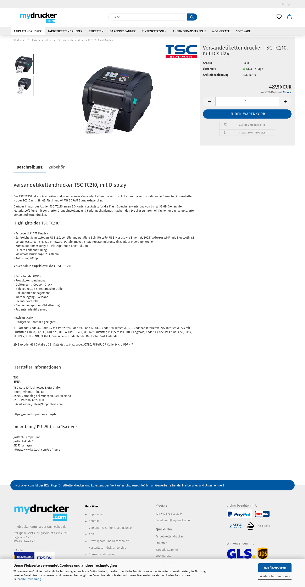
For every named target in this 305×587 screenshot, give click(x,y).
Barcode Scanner (167, 550)
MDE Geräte (221, 31)
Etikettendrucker (28, 31)
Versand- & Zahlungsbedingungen (111, 528)
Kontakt (94, 521)
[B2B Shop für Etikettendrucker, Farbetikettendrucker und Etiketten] (37, 17)
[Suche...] (192, 17)
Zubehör (57, 167)
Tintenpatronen (154, 31)
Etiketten (96, 31)
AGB (91, 534)
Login (288, 4)
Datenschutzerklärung (27, 579)
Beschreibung (30, 167)
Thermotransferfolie (189, 31)
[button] (289, 17)
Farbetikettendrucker (65, 31)
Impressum (96, 514)
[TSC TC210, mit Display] (117, 97)
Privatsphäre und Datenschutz (109, 541)
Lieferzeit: (209, 69)
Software (243, 31)
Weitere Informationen (275, 576)
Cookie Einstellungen (102, 554)
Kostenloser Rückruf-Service (107, 547)
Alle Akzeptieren (275, 567)
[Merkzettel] (279, 17)
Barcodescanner (123, 31)
